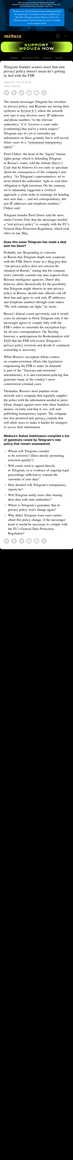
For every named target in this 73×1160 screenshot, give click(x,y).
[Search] (57, 36)
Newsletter (30, 58)
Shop (58, 58)
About (46, 58)
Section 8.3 (47, 110)
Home (14, 58)
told (50, 215)
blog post (54, 261)
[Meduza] (12, 36)
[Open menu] (66, 36)
